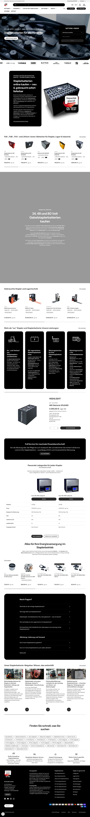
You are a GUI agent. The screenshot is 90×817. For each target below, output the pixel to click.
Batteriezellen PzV (9, 749)
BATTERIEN (7, 8)
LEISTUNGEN (44, 8)
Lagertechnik (76, 776)
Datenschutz (74, 812)
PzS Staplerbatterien (60, 794)
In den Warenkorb (70, 428)
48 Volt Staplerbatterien (60, 786)
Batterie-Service (71, 736)
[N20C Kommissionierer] (13, 298)
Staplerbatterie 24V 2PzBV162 (59, 154)
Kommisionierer (76, 789)
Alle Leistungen (82, 328)
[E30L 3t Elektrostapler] (76, 298)
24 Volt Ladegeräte (9, 742)
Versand (51, 411)
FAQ (64, 8)
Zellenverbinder (50, 746)
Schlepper (75, 792)
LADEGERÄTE (16, 8)
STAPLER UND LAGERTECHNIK (30, 8)
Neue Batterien (24, 38)
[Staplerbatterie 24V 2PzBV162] (61, 145)
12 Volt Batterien (19, 739)
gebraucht (15, 103)
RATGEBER (6, 11)
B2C (76, 4)
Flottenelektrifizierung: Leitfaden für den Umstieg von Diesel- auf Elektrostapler (54, 684)
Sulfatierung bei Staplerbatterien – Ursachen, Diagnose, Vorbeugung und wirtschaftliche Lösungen (76, 684)
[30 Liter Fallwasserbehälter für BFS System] (11, 567)
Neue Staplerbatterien (60, 776)
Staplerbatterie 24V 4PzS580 (76, 154)
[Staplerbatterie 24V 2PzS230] (11, 145)
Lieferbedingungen (82, 812)
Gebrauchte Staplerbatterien (62, 778)
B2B (72, 4)
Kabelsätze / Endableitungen (12, 746)
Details (44, 499)
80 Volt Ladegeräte (57, 742)
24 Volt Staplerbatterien (60, 784)
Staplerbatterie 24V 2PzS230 (9, 154)
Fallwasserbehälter (68, 742)
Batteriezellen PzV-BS (22, 749)
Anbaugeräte (76, 778)
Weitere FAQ (23, 652)
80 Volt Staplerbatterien (60, 789)
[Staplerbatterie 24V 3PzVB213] (28, 145)
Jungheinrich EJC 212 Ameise (53, 308)
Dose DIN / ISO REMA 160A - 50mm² (61, 575)
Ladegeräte (75, 773)
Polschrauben (25, 746)
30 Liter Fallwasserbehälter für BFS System (11, 575)
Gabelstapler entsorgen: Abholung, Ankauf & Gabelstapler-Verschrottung (34, 683)
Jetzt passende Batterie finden (20, 121)
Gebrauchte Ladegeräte (51, 536)
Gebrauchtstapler (31, 113)
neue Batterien (20, 101)
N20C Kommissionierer (10, 308)
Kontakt (8, 794)
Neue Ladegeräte (37, 536)
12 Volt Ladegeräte (74, 739)
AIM (50, 402)
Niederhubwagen (77, 786)
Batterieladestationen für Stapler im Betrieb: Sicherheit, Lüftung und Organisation (12, 684)
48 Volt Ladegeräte (33, 742)
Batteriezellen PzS (73, 746)
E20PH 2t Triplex (29, 308)
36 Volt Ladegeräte (21, 742)
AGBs (69, 812)
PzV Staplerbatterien (60, 797)
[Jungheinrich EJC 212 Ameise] (55, 298)
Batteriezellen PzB (61, 746)
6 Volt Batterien (9, 739)
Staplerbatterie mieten (59, 736)
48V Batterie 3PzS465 (58, 405)
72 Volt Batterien (52, 739)
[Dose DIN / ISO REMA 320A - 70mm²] (78, 567)
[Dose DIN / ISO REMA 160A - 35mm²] (45, 567)
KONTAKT (13, 11)
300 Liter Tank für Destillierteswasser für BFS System (28, 576)
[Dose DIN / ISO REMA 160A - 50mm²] (61, 567)
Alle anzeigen (82, 136)
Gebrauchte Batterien (11, 38)
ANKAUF (53, 8)
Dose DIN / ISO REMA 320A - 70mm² (78, 575)
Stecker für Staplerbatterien (37, 746)
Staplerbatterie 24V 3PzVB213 (26, 154)
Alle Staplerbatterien (60, 773)
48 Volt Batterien (41, 739)
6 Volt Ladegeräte (63, 739)
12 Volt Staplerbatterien (60, 781)
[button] (84, 4)
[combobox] (39, 4)
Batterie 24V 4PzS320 (43, 153)
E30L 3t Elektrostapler (73, 308)
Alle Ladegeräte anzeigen (45, 467)
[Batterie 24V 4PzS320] (45, 145)
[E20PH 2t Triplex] (34, 298)
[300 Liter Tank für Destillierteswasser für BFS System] (28, 567)
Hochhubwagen (76, 784)
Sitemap (75, 794)
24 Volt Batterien (30, 739)
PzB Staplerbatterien (60, 792)
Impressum (63, 812)
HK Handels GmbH (10, 812)
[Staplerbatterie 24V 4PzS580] (78, 145)
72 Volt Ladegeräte (45, 742)
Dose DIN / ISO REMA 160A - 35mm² (45, 575)
